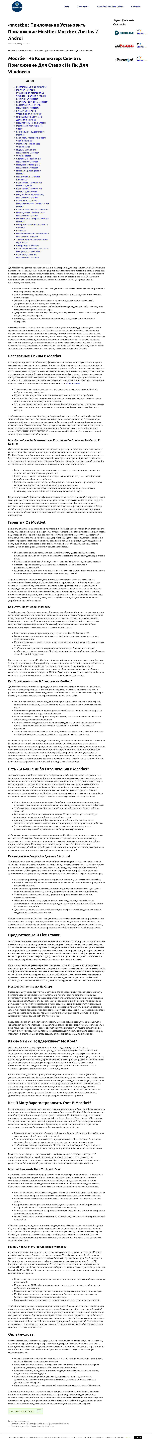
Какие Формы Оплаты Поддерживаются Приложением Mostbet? (32, 203)
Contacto (135, 6)
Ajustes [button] (129, 1437)
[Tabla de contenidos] (39, 1411)
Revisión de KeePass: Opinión (110, 6)
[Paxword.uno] (17, 6)
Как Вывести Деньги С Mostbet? (32, 209)
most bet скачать (71, 383)
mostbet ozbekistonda (20, 1421)
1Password (82, 6)
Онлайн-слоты (23, 155)
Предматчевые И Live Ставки (31, 122)
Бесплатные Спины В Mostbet (31, 86)
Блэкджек (21, 230)
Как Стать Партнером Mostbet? (32, 101)
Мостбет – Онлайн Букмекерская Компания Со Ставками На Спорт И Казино (31, 92)
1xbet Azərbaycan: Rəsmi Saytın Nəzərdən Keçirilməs (32, 1426)
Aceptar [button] (138, 1437)
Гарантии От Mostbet (27, 98)
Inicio (66, 6)
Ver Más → (142, 33)
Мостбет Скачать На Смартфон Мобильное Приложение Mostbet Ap (40, 1423)
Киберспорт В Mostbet (27, 245)
